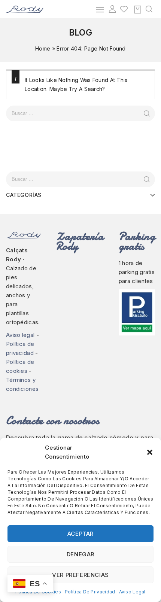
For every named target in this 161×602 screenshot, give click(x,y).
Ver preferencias (80, 574)
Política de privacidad (90, 592)
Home (42, 48)
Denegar (80, 554)
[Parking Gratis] (137, 312)
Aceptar (80, 533)
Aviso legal (132, 592)
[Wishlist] (123, 8)
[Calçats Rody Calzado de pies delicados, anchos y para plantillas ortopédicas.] (24, 9)
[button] (150, 452)
